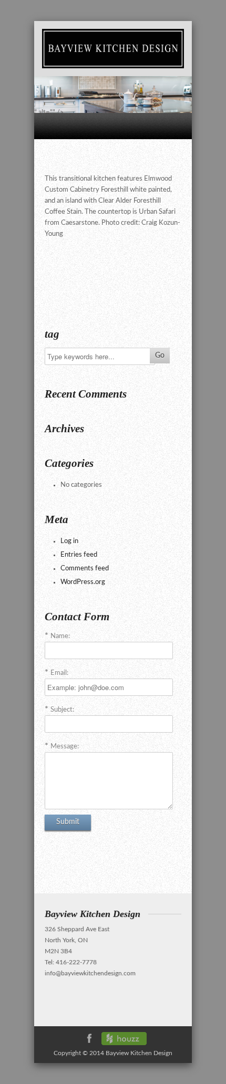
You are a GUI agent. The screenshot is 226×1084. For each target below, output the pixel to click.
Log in (69, 541)
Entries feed (78, 554)
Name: (60, 636)
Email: (59, 673)
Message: (64, 746)
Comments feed (84, 568)
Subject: (62, 709)
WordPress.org (82, 582)
